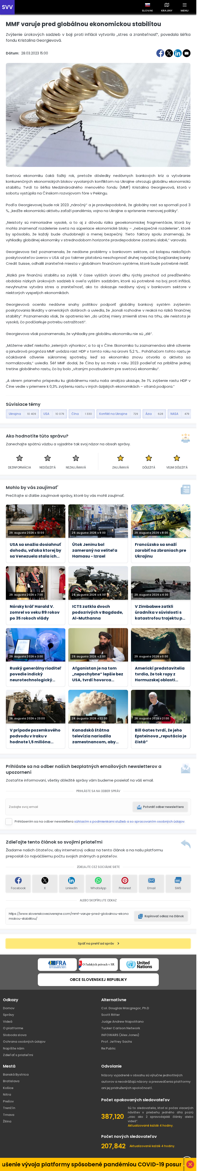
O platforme (13, 1028)
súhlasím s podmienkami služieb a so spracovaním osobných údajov (129, 821)
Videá (7, 1021)
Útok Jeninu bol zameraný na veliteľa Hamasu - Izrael (94, 550)
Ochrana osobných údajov (24, 1041)
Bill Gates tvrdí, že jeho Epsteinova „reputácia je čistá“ (160, 736)
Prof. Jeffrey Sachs (116, 1041)
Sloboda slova (14, 1035)
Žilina (7, 1121)
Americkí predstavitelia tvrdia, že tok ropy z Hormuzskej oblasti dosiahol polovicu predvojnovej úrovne (160, 674)
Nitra (7, 1094)
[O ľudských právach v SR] (98, 964)
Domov (8, 1008)
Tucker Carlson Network (120, 1028)
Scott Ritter (110, 1014)
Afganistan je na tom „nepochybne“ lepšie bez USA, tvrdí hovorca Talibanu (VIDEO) (97, 674)
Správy (8, 1014)
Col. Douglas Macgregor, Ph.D (125, 1008)
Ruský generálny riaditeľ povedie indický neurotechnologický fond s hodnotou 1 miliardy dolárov (35, 674)
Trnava (8, 1114)
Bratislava (11, 1081)
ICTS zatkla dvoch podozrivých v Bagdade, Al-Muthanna (97, 612)
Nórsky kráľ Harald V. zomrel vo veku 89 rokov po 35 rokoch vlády (35, 612)
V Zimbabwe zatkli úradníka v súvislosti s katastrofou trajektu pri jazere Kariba (160, 612)
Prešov (8, 1101)
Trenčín (9, 1108)
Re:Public (108, 1048)
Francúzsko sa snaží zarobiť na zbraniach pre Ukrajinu (160, 550)
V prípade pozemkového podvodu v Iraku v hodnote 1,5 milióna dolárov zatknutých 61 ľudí (35, 736)
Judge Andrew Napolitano (122, 1021)
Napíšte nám (13, 1048)
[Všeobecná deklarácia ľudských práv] (139, 964)
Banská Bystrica (16, 1074)
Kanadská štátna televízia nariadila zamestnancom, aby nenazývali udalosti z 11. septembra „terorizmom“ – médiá (96, 736)
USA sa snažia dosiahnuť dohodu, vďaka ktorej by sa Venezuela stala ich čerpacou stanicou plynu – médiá (35, 550)
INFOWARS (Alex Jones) (120, 1035)
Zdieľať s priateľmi (18, 1055)
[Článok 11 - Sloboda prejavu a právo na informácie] (57, 964)
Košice (8, 1088)
